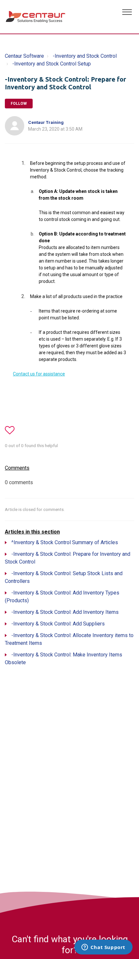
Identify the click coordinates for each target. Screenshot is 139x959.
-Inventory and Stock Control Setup (51, 64)
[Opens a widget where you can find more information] (103, 948)
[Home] (36, 17)
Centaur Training (46, 122)
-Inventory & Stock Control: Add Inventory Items (65, 612)
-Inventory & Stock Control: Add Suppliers (58, 624)
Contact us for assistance (39, 373)
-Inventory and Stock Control (85, 56)
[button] (127, 11)
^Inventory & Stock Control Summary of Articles (64, 542)
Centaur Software (24, 56)
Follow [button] (19, 103)
